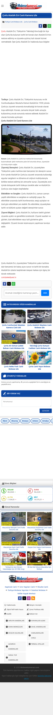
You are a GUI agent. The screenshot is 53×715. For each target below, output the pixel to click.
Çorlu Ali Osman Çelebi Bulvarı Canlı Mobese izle (13, 347)
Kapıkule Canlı (11, 587)
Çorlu (3, 31)
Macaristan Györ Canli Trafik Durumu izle (13, 548)
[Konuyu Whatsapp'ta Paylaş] (49, 26)
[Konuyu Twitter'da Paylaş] (45, 26)
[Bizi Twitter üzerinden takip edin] (24, 598)
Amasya (25, 421)
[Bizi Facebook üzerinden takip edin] (20, 598)
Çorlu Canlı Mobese (30, 22)
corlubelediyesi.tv (8, 277)
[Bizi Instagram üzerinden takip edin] (29, 598)
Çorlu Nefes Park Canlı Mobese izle (13, 367)
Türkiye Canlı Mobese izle (13, 22)
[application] (26, 138)
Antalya (45, 421)
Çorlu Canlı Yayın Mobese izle (39, 367)
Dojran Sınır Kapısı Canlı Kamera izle (39, 548)
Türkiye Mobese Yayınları (18, 590)
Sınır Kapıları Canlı (27, 587)
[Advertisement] (26, 71)
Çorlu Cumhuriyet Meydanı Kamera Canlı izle (13, 326)
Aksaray (14, 421)
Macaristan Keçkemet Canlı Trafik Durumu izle (39, 529)
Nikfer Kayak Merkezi (26, 593)
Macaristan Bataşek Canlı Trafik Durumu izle (13, 529)
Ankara (35, 421)
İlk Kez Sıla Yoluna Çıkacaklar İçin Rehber (39, 568)
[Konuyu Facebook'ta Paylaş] (40, 26)
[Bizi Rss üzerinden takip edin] (33, 598)
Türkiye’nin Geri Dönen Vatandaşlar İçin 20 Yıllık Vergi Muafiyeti (13, 569)
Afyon (5, 421)
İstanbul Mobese (38, 590)
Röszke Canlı (42, 587)
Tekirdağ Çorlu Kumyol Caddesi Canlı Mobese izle (39, 347)
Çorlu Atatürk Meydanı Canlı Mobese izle (39, 326)
